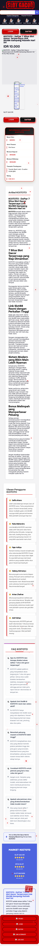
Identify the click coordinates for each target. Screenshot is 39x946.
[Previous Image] (3, 67)
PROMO (20, 918)
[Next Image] (35, 67)
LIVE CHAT (21, 940)
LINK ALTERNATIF (21, 934)
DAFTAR (28, 31)
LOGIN (10, 31)
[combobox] (17, 12)
